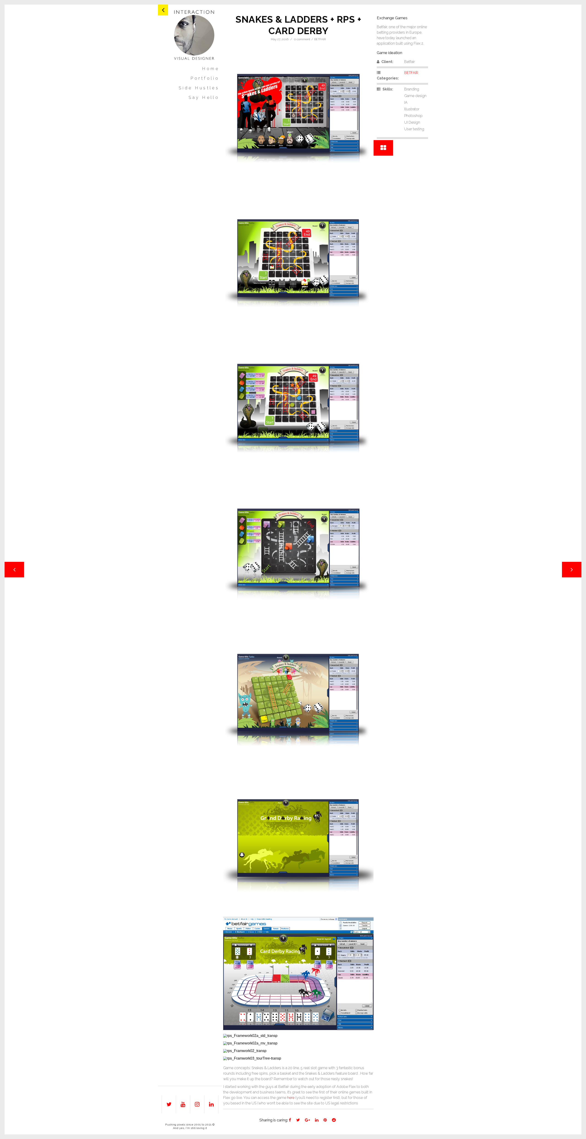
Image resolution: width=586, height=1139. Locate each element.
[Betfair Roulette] (571, 569)
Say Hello (204, 97)
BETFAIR (320, 39)
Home (210, 69)
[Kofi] (194, 34)
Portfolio (204, 78)
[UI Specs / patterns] (14, 569)
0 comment (302, 39)
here (290, 1098)
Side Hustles (199, 88)
